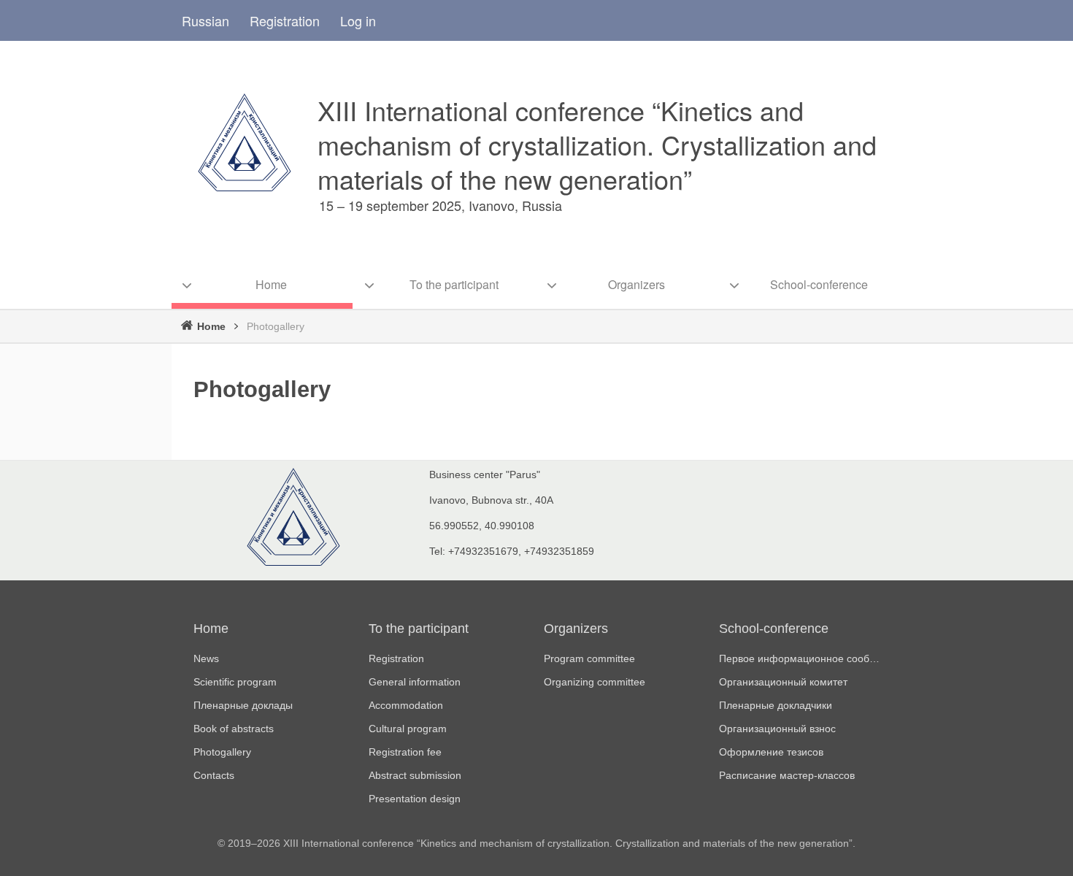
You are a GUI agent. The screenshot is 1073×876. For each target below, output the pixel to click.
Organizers (576, 628)
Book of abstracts (233, 728)
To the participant (419, 628)
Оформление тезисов (771, 752)
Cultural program (408, 728)
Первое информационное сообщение (799, 658)
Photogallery (222, 752)
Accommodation (406, 705)
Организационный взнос (777, 728)
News (206, 658)
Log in (358, 20)
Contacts (213, 775)
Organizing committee (594, 682)
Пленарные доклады (243, 705)
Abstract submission (415, 775)
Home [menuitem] (271, 284)
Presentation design (415, 798)
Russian (205, 20)
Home (211, 326)
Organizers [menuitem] (636, 284)
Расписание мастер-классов (787, 775)
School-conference (773, 628)
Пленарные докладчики (775, 705)
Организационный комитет (783, 682)
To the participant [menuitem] (454, 284)
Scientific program (235, 682)
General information (415, 682)
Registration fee (405, 752)
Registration (285, 20)
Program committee (589, 658)
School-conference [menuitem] (819, 284)
